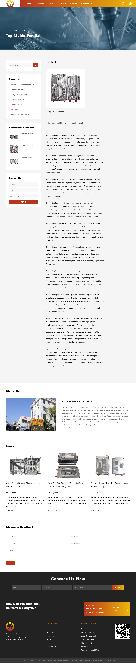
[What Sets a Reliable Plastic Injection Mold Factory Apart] (25, 465)
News (63, 4)
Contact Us (86, 4)
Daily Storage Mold (19, 95)
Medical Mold (16, 105)
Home (28, 4)
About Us (39, 4)
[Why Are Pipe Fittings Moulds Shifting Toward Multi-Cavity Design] (68, 465)
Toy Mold (14, 110)
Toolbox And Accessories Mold (23, 85)
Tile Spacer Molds (28, 133)
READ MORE (11, 511)
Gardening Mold (17, 100)
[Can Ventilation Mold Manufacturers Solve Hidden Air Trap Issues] (110, 465)
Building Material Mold (20, 114)
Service (73, 4)
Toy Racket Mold (27, 145)
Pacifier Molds (27, 158)
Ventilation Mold (17, 90)
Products (52, 4)
